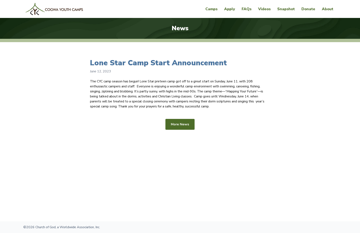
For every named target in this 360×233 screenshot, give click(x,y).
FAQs (246, 8)
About (327, 8)
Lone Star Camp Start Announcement (158, 63)
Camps (211, 8)
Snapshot (286, 8)
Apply (229, 8)
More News (180, 124)
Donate (308, 8)
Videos (264, 8)
